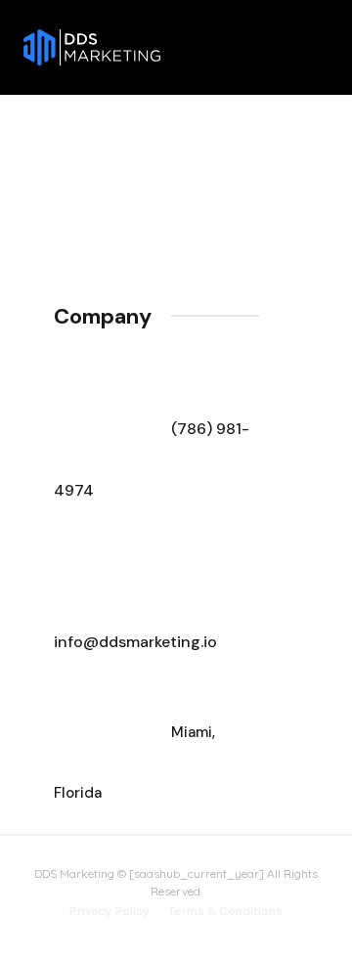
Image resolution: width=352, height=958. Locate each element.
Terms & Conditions (225, 911)
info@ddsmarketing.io (135, 641)
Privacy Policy (109, 911)
